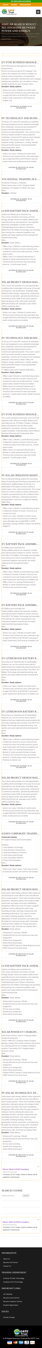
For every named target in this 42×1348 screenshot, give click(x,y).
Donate (14, 5)
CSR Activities (25, 5)
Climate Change (9, 1317)
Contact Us (7, 1266)
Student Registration (10, 1305)
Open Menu (38, 12)
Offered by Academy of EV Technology (21, 107)
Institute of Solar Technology (13, 1278)
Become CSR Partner (10, 1262)
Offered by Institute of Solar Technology (21, 168)
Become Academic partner (12, 1301)
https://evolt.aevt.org (9, 1172)
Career (5, 5)
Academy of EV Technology (13, 1282)
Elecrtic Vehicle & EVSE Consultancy (16, 1169)
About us (6, 1259)
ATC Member (7, 1294)
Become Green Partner (11, 1298)
